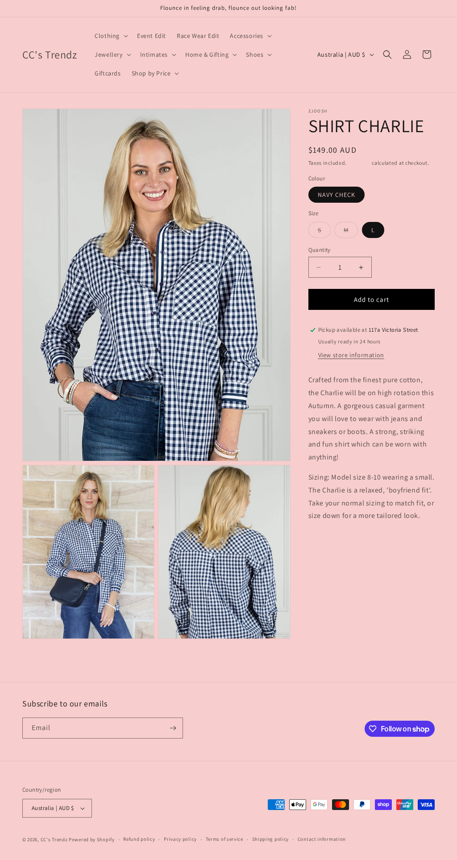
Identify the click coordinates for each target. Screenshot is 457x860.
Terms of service (224, 839)
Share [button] (325, 543)
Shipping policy (270, 839)
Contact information (322, 839)
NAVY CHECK (336, 195)
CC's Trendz (54, 839)
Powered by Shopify (92, 839)
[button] (110, 35)
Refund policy (139, 839)
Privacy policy (180, 839)
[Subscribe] (173, 728)
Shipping (359, 162)
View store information (351, 355)
